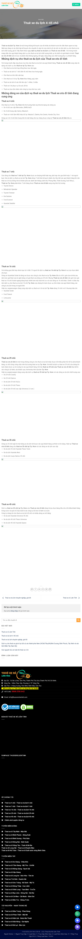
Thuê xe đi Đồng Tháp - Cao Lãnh (16, 886)
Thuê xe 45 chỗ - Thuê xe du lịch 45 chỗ (18, 817)
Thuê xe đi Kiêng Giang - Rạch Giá (16, 869)
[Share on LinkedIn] (50, 589)
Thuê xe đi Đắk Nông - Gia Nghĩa (16, 922)
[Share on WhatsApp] (32, 589)
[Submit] (78, 620)
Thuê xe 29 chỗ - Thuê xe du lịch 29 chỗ (18, 813)
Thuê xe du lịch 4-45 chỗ (10, 636)
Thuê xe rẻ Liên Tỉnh (70, 598)
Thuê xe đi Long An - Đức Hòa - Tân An (18, 876)
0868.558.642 (18, 691)
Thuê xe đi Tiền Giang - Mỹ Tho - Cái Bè (18, 865)
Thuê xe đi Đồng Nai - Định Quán (16, 842)
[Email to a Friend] (42, 589)
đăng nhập (14, 611)
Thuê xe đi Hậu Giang (12, 872)
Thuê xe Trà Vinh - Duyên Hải (14, 879)
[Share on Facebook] (35, 589)
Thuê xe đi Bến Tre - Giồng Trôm (16, 900)
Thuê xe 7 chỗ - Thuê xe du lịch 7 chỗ (17, 806)
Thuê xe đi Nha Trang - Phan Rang (16, 911)
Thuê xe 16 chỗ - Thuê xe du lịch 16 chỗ (18, 810)
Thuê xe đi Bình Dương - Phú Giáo (16, 838)
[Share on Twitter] (39, 589)
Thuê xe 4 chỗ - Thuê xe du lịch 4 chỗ (17, 803)
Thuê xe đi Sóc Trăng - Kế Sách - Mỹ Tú (18, 883)
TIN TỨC (41, 19)
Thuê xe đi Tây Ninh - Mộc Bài (15, 832)
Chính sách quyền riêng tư (13, 820)
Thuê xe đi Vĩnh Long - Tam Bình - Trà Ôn (19, 890)
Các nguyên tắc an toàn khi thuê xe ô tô (15, 650)
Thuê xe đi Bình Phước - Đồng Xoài (16, 835)
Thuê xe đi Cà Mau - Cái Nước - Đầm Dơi (18, 896)
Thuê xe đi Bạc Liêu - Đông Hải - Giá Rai (18, 893)
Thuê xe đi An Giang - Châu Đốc (15, 862)
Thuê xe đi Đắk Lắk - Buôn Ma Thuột (17, 918)
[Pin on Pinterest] (46, 589)
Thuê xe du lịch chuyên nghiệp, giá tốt (18, 598)
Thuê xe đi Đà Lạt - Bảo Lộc (14, 925)
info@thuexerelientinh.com (18, 697)
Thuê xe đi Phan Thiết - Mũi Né (15, 915)
